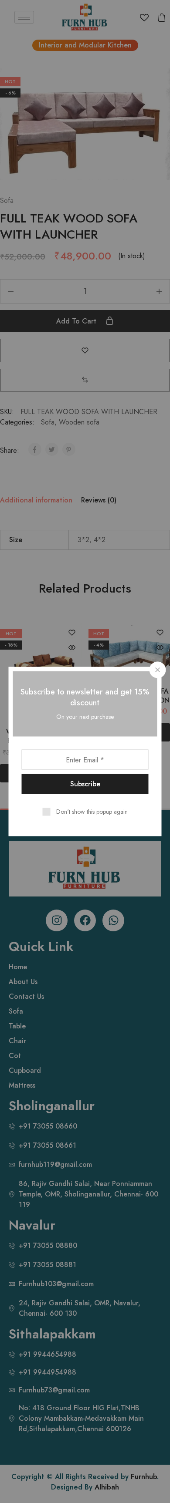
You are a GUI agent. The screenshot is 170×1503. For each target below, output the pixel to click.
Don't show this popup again (92, 811)
